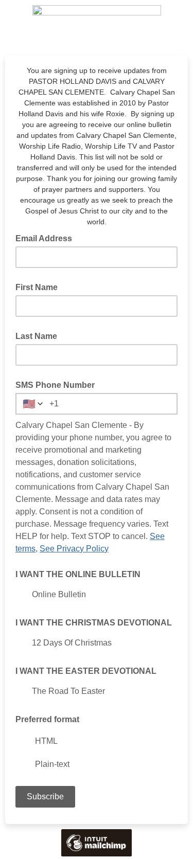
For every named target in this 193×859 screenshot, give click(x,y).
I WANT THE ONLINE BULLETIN (78, 574)
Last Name (36, 336)
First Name (36, 287)
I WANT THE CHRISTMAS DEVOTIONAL (93, 622)
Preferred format (47, 719)
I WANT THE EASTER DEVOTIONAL (85, 671)
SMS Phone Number (55, 385)
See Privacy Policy (74, 548)
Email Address (46, 237)
